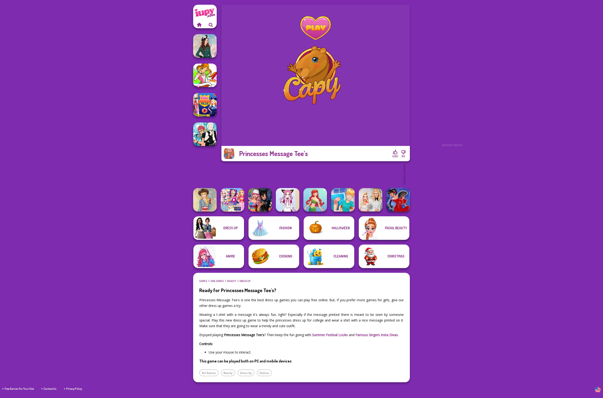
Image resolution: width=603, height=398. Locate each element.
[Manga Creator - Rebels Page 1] (205, 134)
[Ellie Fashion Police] (205, 105)
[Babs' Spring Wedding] (370, 200)
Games (203, 281)
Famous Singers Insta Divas (376, 335)
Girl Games (217, 281)
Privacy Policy (74, 388)
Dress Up (245, 281)
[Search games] (211, 24)
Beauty (231, 281)
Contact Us (50, 388)
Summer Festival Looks (330, 335)
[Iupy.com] (199, 24)
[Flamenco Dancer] (398, 200)
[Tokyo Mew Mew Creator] (287, 200)
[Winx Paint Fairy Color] (205, 75)
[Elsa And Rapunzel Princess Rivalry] (232, 200)
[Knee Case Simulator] (343, 200)
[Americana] (205, 200)
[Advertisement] (452, 75)
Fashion (264, 373)
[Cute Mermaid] (315, 200)
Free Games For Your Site (19, 388)
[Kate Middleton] (205, 46)
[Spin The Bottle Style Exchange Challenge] (260, 200)
